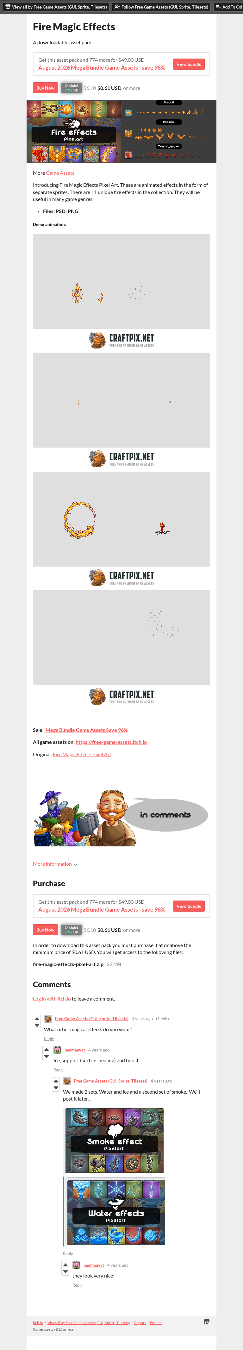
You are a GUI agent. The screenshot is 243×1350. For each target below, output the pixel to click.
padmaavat (75, 1049)
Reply (49, 1038)
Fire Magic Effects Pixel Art (82, 754)
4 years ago (142, 1018)
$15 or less (64, 1329)
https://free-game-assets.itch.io (111, 742)
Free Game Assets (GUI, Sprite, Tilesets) (91, 1018)
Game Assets (60, 173)
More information (52, 864)
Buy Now (45, 88)
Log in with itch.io (52, 998)
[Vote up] (36, 1018)
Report (140, 1322)
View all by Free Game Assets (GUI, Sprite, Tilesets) (88, 1322)
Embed (156, 1322)
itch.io (38, 1322)
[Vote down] (36, 1025)
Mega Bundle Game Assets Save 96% (87, 730)
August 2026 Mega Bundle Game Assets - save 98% (101, 67)
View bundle (189, 64)
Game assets (43, 1329)
